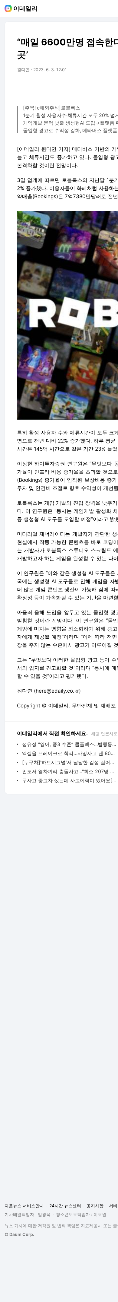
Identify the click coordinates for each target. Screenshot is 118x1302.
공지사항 (95, 1205)
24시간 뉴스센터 (65, 1205)
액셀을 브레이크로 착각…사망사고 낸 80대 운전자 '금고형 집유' (69, 753)
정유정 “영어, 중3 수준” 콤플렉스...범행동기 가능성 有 (69, 744)
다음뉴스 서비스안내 (24, 1205)
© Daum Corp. (19, 1234)
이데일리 (25, 8)
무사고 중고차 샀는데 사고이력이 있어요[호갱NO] (69, 780)
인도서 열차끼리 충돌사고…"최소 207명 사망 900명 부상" (69, 771)
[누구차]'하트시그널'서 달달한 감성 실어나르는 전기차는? (69, 762)
